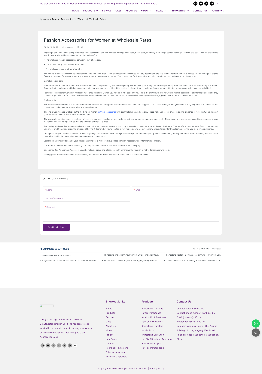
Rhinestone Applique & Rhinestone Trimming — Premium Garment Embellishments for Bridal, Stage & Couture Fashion (194, 255)
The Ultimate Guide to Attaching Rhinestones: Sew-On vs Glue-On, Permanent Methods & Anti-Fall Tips (194, 260)
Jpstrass (44, 19)
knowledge (216, 249)
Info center (205, 249)
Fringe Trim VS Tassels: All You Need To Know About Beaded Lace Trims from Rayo (70, 260)
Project (195, 249)
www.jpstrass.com (127, 368)
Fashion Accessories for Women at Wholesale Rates (78, 19)
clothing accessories (107, 112)
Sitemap (143, 368)
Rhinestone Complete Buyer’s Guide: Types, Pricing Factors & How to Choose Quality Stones (132, 260)
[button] (223, 10)
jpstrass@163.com (192, 317)
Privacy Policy (156, 368)
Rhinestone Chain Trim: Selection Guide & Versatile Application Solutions (57, 255)
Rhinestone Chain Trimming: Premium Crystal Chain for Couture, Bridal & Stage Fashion (132, 255)
